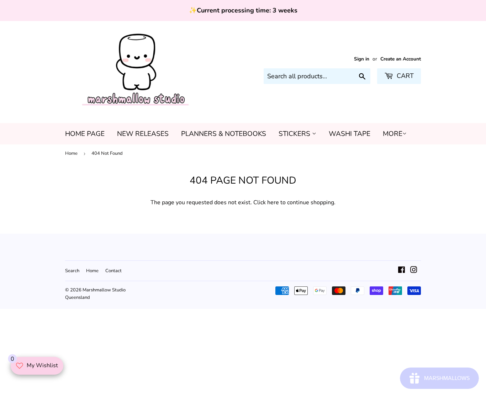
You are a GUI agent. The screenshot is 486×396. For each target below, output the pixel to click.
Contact (113, 271)
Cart (404, 76)
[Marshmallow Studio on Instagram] (413, 271)
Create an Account (400, 59)
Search (72, 271)
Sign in (361, 59)
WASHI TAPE (349, 133)
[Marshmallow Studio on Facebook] (401, 271)
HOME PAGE (85, 133)
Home (71, 153)
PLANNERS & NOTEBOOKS (223, 133)
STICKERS (295, 133)
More (392, 133)
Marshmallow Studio (104, 290)
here (273, 202)
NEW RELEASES (143, 133)
